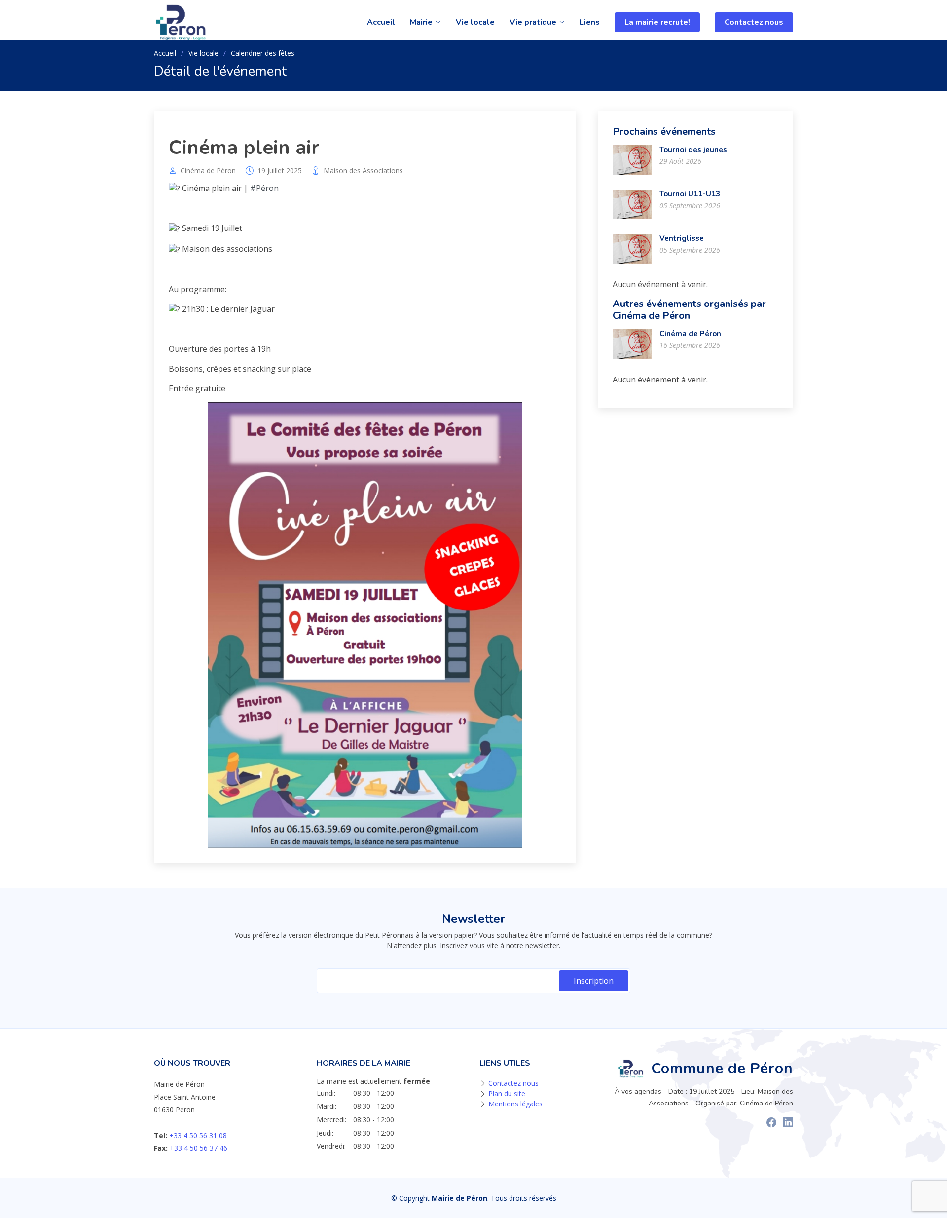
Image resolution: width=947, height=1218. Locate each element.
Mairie (421, 22)
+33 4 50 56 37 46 (198, 1148)
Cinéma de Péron (208, 170)
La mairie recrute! (657, 22)
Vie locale (475, 22)
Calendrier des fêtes (262, 53)
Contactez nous (754, 22)
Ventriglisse (681, 238)
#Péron (264, 188)
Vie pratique (533, 22)
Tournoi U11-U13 (689, 194)
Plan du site (506, 1093)
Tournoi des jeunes (693, 149)
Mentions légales (515, 1103)
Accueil (381, 22)
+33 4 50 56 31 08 (198, 1135)
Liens (590, 22)
